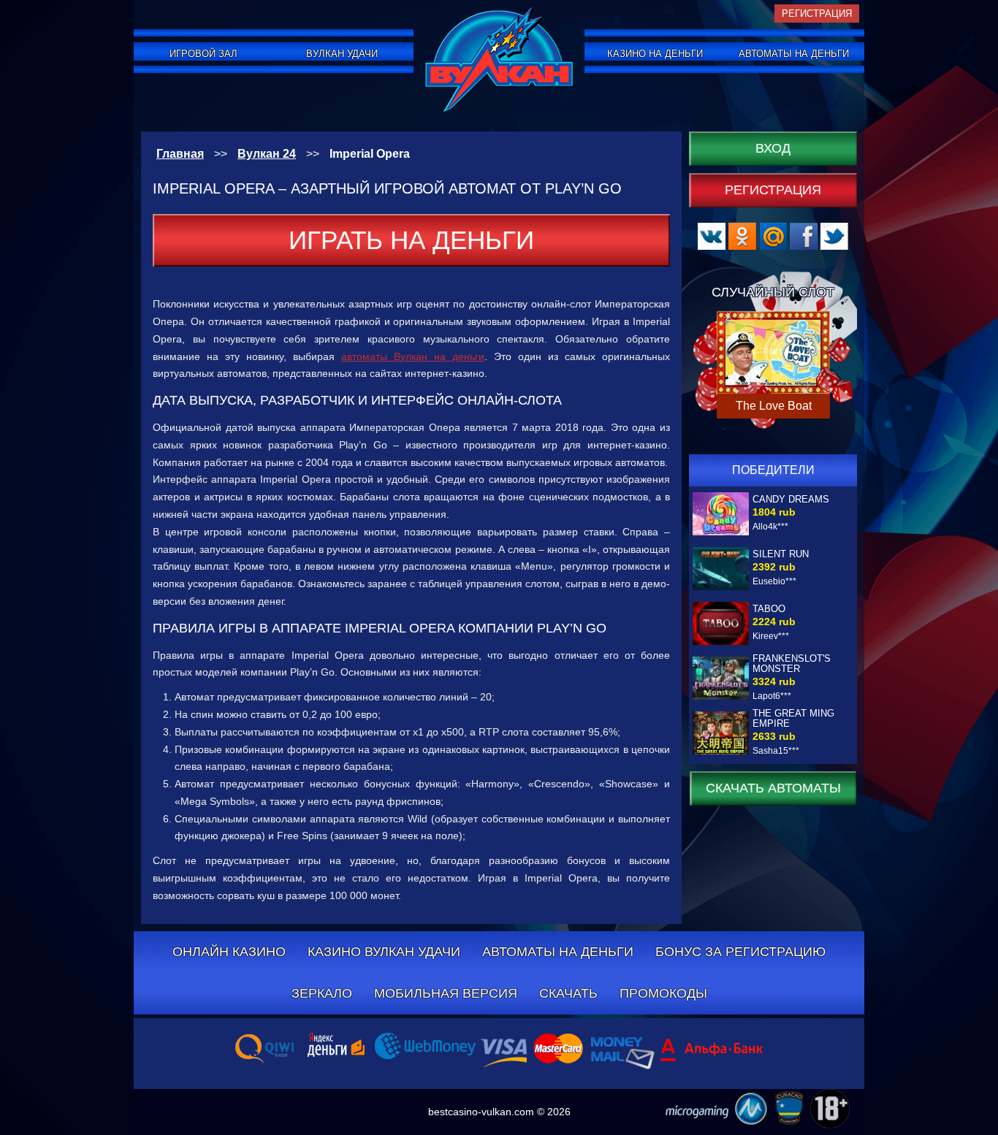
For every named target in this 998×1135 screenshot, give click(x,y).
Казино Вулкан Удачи (384, 951)
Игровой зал (203, 53)
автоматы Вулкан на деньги (412, 356)
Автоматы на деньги (794, 53)
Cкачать (568, 993)
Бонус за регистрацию (740, 951)
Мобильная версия (445, 993)
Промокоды (663, 993)
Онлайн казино (229, 951)
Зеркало (322, 993)
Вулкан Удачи (342, 53)
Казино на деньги (655, 53)
